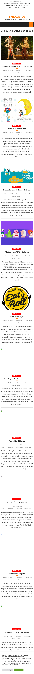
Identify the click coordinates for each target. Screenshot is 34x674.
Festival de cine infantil (17, 129)
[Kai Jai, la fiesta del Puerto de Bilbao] (17, 173)
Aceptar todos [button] (18, 670)
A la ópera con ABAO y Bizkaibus (17, 252)
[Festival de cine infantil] (17, 110)
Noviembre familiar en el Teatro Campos (17, 67)
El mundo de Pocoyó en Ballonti (17, 632)
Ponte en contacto (14, 7)
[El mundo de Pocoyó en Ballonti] (17, 615)
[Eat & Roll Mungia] (17, 298)
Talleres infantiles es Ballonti (17, 502)
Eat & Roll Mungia (17, 317)
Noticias (26, 5)
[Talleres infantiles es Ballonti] (17, 485)
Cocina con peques (25, 3)
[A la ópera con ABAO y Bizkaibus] (17, 233)
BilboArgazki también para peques (17, 379)
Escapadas (15, 3)
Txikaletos (17, 16)
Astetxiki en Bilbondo (17, 441)
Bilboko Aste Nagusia (17, 574)
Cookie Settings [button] (7, 670)
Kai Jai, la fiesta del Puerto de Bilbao (17, 190)
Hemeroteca (16, 63)
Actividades (7, 3)
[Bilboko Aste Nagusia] (17, 550)
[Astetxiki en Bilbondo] (17, 422)
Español (23, 7)
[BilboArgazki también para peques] (17, 360)
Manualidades (9, 5)
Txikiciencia (19, 5)
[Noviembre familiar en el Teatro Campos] (17, 48)
